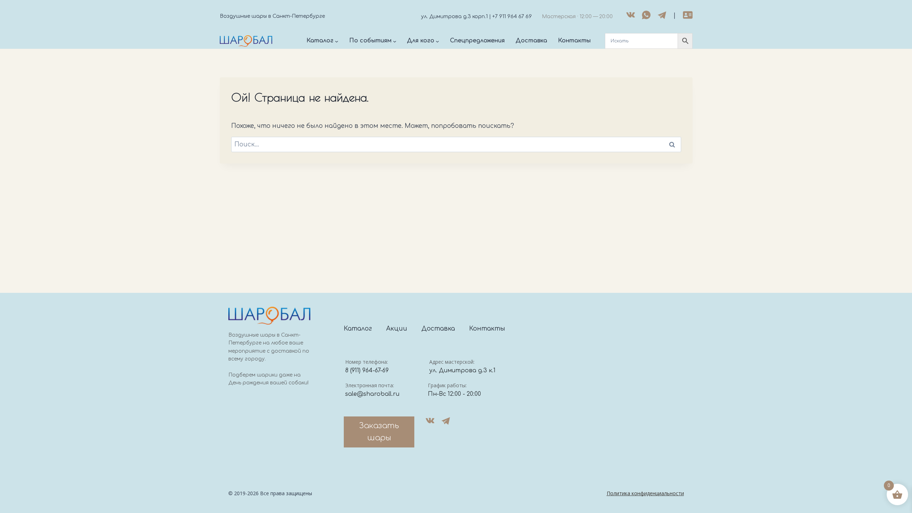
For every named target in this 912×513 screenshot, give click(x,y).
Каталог (358, 328)
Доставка (438, 328)
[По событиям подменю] (395, 41)
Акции (396, 328)
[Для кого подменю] (437, 41)
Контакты (487, 328)
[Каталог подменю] (336, 41)
